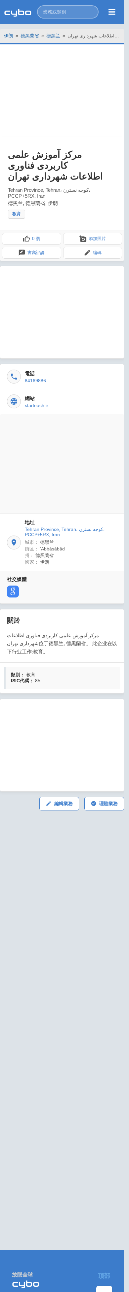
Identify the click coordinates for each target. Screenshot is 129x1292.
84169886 (35, 380)
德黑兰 (53, 35)
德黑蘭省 (30, 35)
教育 (16, 213)
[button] (68, 12)
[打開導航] (112, 12)
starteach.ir (36, 405)
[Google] (13, 591)
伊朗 (8, 35)
